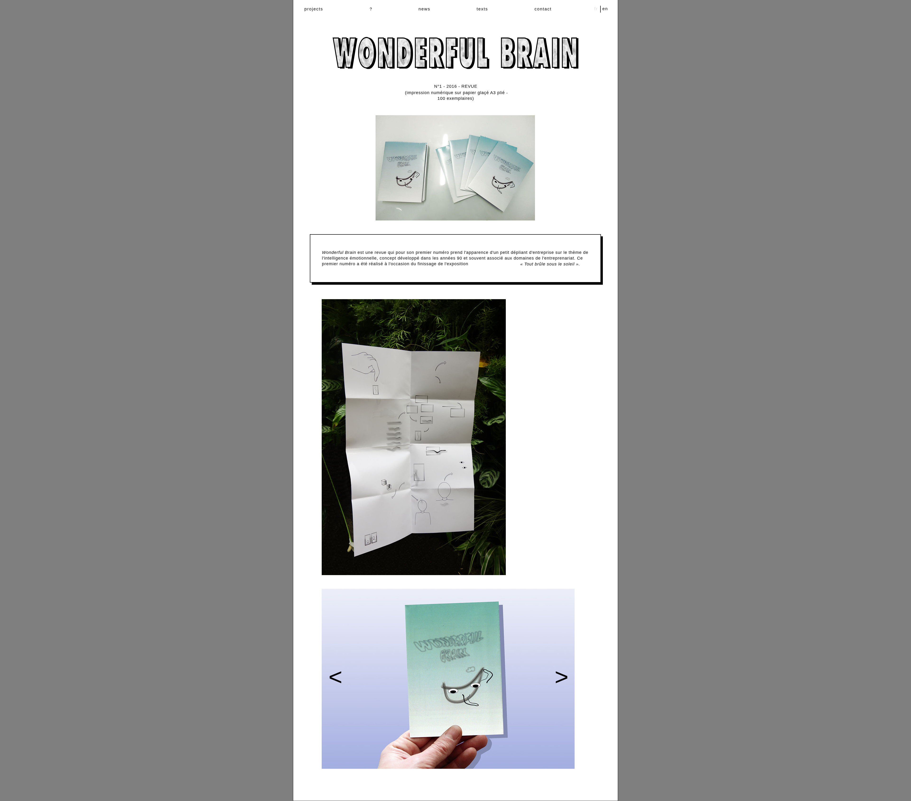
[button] (334, 679)
